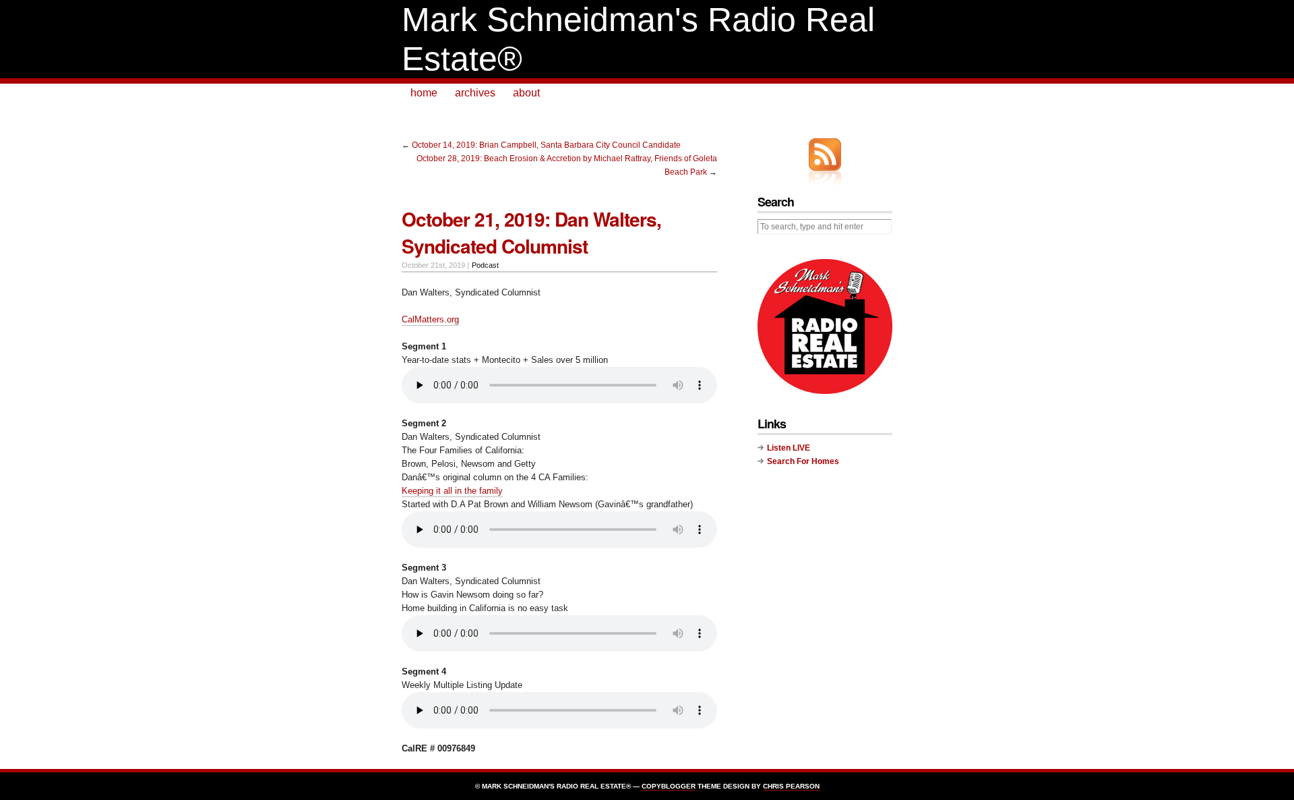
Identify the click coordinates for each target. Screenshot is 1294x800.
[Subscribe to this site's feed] (825, 154)
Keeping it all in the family (452, 491)
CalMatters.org (430, 319)
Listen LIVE (788, 448)
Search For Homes (803, 461)
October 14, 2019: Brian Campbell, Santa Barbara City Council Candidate (546, 145)
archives (475, 92)
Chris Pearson (791, 786)
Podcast (485, 265)
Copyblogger (669, 786)
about (526, 92)
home (423, 92)
